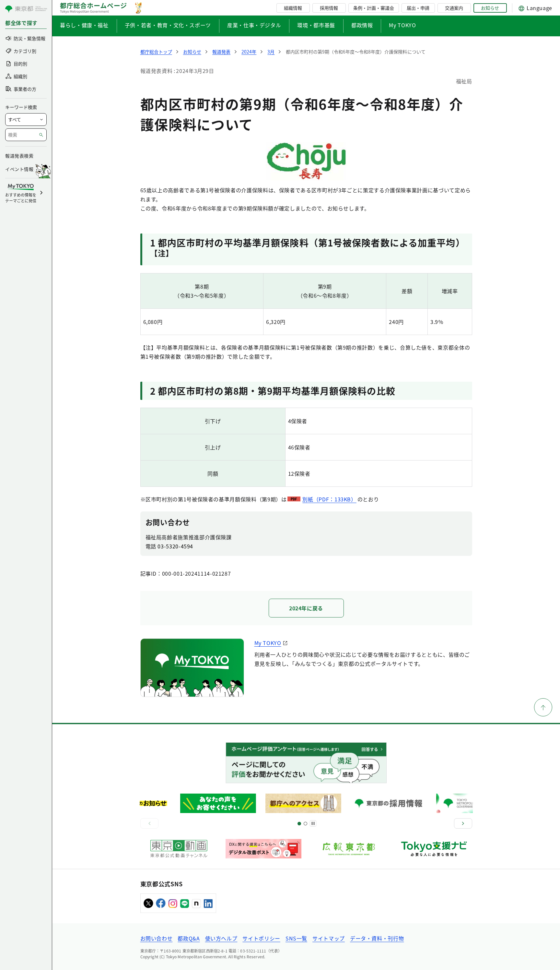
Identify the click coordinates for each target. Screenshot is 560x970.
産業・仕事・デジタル (254, 25)
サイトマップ (328, 938)
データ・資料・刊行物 (377, 938)
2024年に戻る (306, 608)
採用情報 (329, 8)
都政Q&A (189, 938)
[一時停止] (313, 823)
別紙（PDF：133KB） (329, 499)
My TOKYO (402, 25)
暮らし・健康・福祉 (84, 25)
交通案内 (454, 8)
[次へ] (463, 823)
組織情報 (293, 8)
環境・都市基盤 (316, 25)
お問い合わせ (156, 938)
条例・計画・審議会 (373, 8)
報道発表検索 (19, 155)
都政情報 (362, 25)
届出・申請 (418, 8)
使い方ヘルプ (221, 938)
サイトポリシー (261, 938)
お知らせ (490, 8)
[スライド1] (299, 823)
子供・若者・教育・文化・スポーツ (168, 25)
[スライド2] (305, 823)
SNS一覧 (296, 938)
